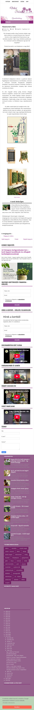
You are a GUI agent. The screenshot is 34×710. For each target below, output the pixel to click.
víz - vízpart (18, 576)
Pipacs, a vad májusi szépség (13, 666)
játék (6, 560)
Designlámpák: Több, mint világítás (14, 655)
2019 (7, 623)
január (8, 676)
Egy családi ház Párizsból (12, 652)
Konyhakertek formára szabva (13, 660)
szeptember (10, 643)
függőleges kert (26, 29)
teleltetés (7, 573)
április (8, 671)
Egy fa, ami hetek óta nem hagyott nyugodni (19, 471)
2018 (7, 625)
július (8, 646)
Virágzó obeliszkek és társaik (13, 659)
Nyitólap (8, 1)
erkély (26, 554)
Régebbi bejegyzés (27, 239)
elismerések (18, 554)
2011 (7, 678)
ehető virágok (8, 554)
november (9, 639)
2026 (7, 611)
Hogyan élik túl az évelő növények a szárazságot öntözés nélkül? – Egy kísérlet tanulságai (20, 460)
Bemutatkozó (15, 1)
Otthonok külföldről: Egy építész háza (15, 668)
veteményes (8, 576)
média (25, 560)
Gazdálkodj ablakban (11, 653)
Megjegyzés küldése (8, 236)
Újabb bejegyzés (5, 239)
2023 (7, 616)
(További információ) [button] (9, 702)
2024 (7, 615)
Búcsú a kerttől (10, 664)
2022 (7, 618)
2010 (7, 680)
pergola (24, 564)
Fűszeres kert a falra (11, 662)
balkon (7, 548)
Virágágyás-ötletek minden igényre (20, 488)
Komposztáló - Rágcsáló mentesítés (20, 525)
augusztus (9, 645)
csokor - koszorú (9, 551)
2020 (7, 622)
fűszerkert (4, 30)
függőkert (19, 29)
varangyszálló (16, 573)
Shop (27, 1)
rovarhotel (7, 567)
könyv (12, 560)
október (9, 641)
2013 (7, 634)
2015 (7, 630)
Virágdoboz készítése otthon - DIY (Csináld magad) (19, 516)
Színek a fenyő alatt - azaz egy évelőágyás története (18, 497)
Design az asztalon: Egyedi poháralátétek (16, 657)
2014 (7, 632)
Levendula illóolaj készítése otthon (20, 480)
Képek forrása (17, 197)
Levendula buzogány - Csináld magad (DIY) (20, 534)
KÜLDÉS (17, 305)
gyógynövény (25, 557)
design (24, 551)
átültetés (16, 579)
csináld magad (23, 548)
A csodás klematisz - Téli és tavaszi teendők (20, 507)
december (9, 638)
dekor (18, 551)
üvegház (7, 582)
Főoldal (16, 239)
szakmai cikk (16, 567)
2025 (7, 613)
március (9, 673)
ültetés (23, 579)
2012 (7, 636)
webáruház (8, 579)
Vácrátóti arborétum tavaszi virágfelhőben (16, 669)
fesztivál (7, 557)
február (8, 675)
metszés (19, 560)
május (8, 650)
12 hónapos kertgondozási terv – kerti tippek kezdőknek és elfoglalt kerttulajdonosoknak (16, 252)
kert (9, 30)
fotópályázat (15, 557)
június (8, 648)
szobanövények (9, 570)
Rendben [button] (17, 707)
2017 (7, 627)
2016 (7, 629)
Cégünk (22, 1)
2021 (7, 620)
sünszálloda (19, 570)
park (18, 564)
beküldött (14, 548)
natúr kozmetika (9, 564)
